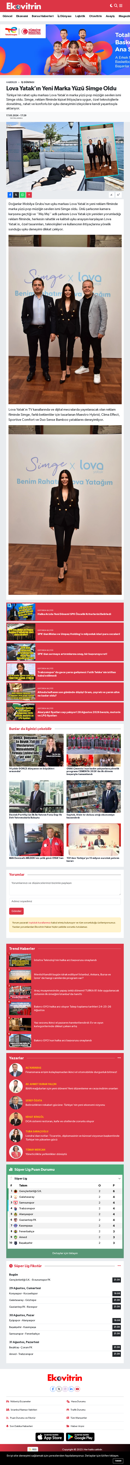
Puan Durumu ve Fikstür (23, 1418)
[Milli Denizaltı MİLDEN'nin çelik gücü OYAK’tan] (36, 839)
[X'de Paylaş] (16, 195)
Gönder (16, 911)
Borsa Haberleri (42, 16)
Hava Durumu (78, 1401)
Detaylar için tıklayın (65, 1253)
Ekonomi (22, 16)
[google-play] (80, 1436)
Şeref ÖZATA (34, 1100)
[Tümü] (119, 1058)
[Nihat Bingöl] (16, 1119)
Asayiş (110, 16)
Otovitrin (95, 16)
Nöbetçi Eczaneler (20, 1401)
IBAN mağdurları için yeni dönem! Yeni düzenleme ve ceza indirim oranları (72, 1088)
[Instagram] (65, 1389)
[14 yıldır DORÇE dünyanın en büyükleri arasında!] (36, 750)
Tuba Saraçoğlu (37, 1131)
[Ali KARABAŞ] (16, 1069)
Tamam (118, 1461)
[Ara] (116, 6)
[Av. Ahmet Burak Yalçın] (16, 1086)
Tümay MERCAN (35, 1150)
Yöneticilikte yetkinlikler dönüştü (46, 1154)
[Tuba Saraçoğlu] (16, 1135)
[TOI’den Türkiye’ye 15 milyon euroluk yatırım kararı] (94, 839)
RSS (34, 1449)
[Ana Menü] (120, 6)
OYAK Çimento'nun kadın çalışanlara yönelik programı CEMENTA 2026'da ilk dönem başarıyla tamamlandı (93, 772)
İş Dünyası (64, 16)
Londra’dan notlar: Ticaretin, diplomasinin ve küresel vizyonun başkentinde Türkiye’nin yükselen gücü (73, 1138)
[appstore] (50, 1436)
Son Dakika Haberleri (21, 1426)
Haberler (11, 82)
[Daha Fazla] (29, 195)
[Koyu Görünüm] (111, 6)
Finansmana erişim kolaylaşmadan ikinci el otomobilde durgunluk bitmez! (71, 1072)
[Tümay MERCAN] (16, 1151)
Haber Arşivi (77, 1426)
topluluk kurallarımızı (40, 922)
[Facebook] (53, 1389)
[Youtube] (77, 1389)
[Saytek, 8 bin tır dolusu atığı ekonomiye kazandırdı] (94, 796)
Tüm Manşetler (78, 1418)
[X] (59, 1389)
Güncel (7, 16)
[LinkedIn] (71, 1389)
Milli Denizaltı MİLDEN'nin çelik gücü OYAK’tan (36, 858)
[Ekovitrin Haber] (24, 6)
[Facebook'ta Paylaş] (10, 195)
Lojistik (80, 16)
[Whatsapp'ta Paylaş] (23, 195)
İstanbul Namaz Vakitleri (24, 1410)
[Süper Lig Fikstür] (119, 1266)
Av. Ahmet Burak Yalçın (41, 1084)
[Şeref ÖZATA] (16, 1102)
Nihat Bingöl (35, 1117)
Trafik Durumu (77, 1410)
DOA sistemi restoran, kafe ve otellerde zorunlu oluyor (60, 1121)
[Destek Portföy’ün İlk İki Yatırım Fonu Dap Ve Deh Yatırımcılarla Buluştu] (36, 796)
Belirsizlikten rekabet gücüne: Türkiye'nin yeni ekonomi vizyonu (65, 1105)
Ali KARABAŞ (33, 1068)
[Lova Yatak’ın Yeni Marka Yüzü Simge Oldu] (65, 156)
